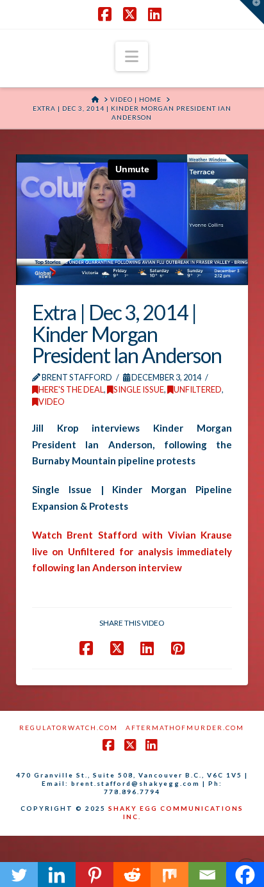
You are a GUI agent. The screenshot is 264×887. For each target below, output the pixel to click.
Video (51, 401)
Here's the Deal (71, 389)
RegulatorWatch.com (68, 727)
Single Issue (138, 389)
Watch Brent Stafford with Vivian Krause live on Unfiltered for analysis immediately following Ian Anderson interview (132, 551)
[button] (131, 56)
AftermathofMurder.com (185, 727)
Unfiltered (198, 389)
